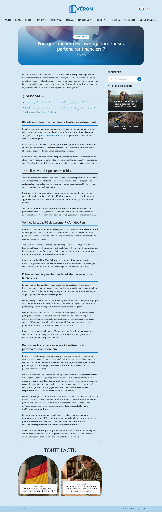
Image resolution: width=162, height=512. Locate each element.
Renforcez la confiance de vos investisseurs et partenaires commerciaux (79, 109)
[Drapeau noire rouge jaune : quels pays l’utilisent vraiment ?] (38, 475)
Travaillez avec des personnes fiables (37, 108)
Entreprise (81, 37)
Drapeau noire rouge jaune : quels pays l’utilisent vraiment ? (39, 489)
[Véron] (81, 9)
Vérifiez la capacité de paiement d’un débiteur (41, 112)
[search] (141, 9)
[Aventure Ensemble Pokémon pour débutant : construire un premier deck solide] (81, 475)
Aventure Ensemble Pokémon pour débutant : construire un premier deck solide (81, 489)
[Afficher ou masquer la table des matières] (71, 96)
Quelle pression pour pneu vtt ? (125, 127)
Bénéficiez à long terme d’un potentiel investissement (38, 103)
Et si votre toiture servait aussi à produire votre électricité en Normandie (125, 103)
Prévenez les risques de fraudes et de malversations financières (76, 103)
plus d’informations (49, 135)
